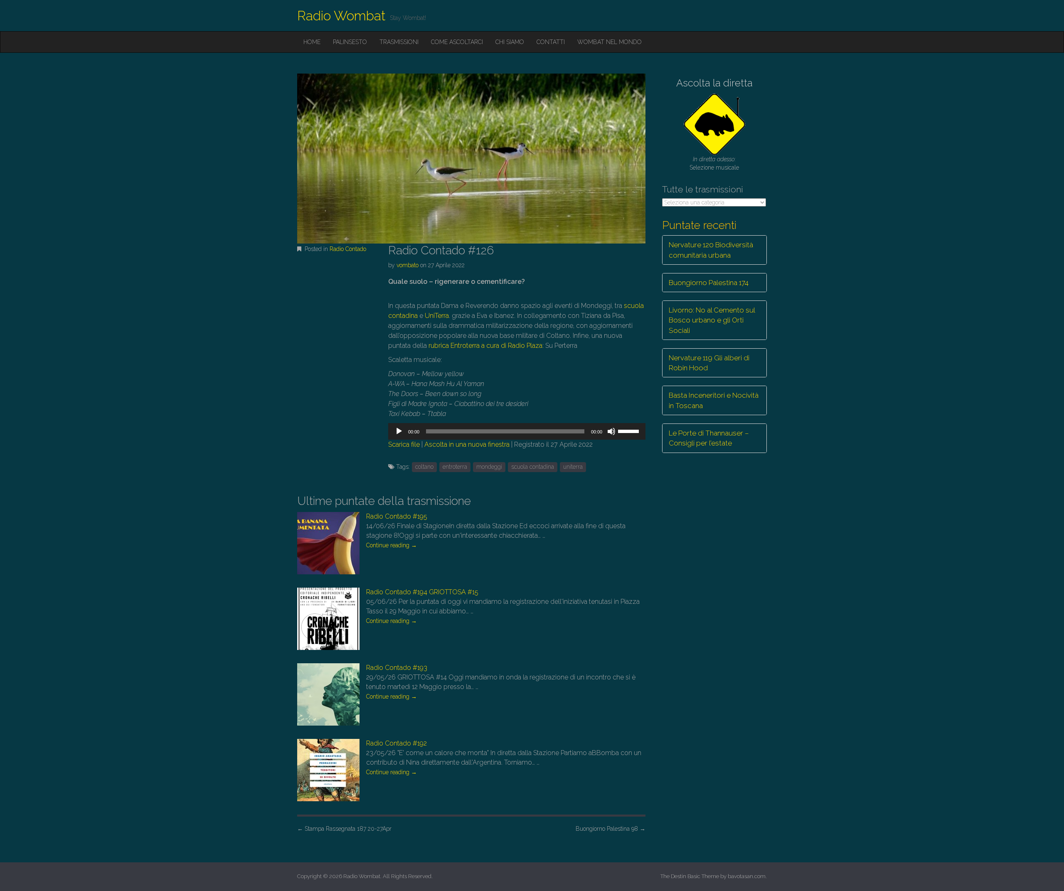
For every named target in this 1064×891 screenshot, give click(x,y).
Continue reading (391, 545)
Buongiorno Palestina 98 (610, 828)
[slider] (629, 430)
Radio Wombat (341, 15)
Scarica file (404, 444)
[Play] (399, 431)
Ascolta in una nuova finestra (467, 444)
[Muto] (611, 431)
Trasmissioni (399, 42)
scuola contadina (532, 466)
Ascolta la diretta (714, 83)
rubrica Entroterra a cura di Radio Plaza (485, 346)
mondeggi (489, 466)
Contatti (551, 42)
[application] (516, 431)
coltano (424, 466)
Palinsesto (350, 42)
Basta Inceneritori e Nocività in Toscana (714, 400)
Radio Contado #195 (396, 516)
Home (311, 42)
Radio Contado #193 (396, 668)
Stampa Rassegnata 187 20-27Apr (344, 828)
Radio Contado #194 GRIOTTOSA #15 (422, 592)
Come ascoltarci (457, 42)
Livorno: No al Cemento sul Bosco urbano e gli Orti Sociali (712, 320)
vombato (408, 265)
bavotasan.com (747, 876)
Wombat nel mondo (609, 42)
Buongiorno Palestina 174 (709, 282)
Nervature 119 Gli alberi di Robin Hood (709, 363)
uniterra (573, 466)
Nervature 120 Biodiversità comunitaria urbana (711, 250)
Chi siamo (509, 42)
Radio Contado (348, 249)
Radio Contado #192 (396, 743)
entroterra (455, 466)
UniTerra (437, 316)
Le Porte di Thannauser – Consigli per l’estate (709, 438)
